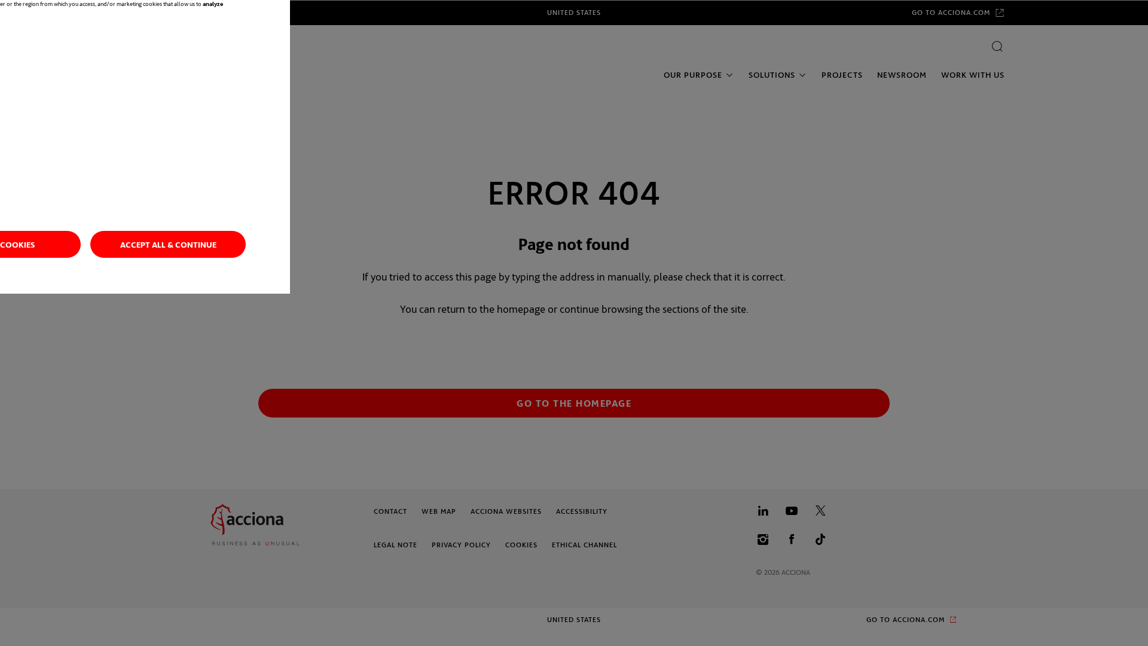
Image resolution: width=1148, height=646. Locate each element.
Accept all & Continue (168, 244)
